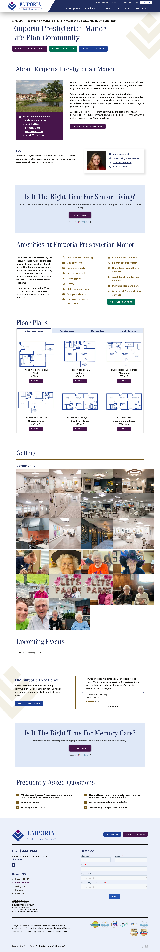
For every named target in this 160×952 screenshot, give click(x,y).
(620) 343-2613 (24, 851)
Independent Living (35, 120)
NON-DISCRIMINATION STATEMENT (24, 909)
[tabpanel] (80, 383)
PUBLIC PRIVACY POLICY (20, 901)
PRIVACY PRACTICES (19, 903)
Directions (17, 859)
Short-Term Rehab (35, 135)
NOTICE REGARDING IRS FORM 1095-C (25, 911)
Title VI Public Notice (20, 907)
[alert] (80, 653)
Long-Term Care (34, 131)
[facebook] (13, 865)
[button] (108, 706)
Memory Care (32, 127)
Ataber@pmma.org (122, 162)
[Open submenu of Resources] (149, 8)
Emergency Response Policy (23, 905)
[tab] (34, 331)
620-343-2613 (120, 166)
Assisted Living (33, 124)
